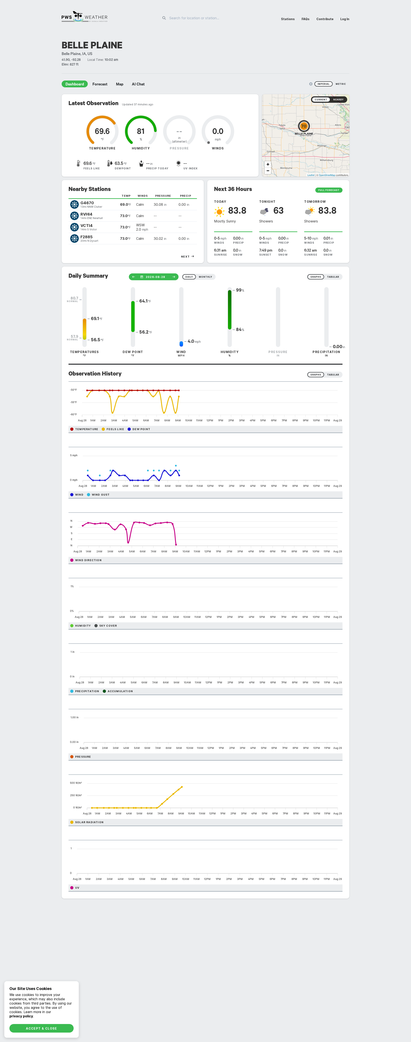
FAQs (306, 19)
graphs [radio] (315, 277)
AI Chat (138, 85)
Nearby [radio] (338, 99)
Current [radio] (321, 99)
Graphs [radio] (315, 374)
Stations (288, 19)
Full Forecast (329, 190)
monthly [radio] (205, 277)
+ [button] (268, 164)
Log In (344, 19)
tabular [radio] (333, 277)
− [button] (268, 170)
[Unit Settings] (311, 84)
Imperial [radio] (323, 84)
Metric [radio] (341, 84)
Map (119, 85)
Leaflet (310, 175)
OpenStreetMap (327, 175)
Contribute (325, 19)
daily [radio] (189, 277)
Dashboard (75, 85)
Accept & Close (41, 1028)
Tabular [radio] (333, 374)
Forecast (99, 85)
